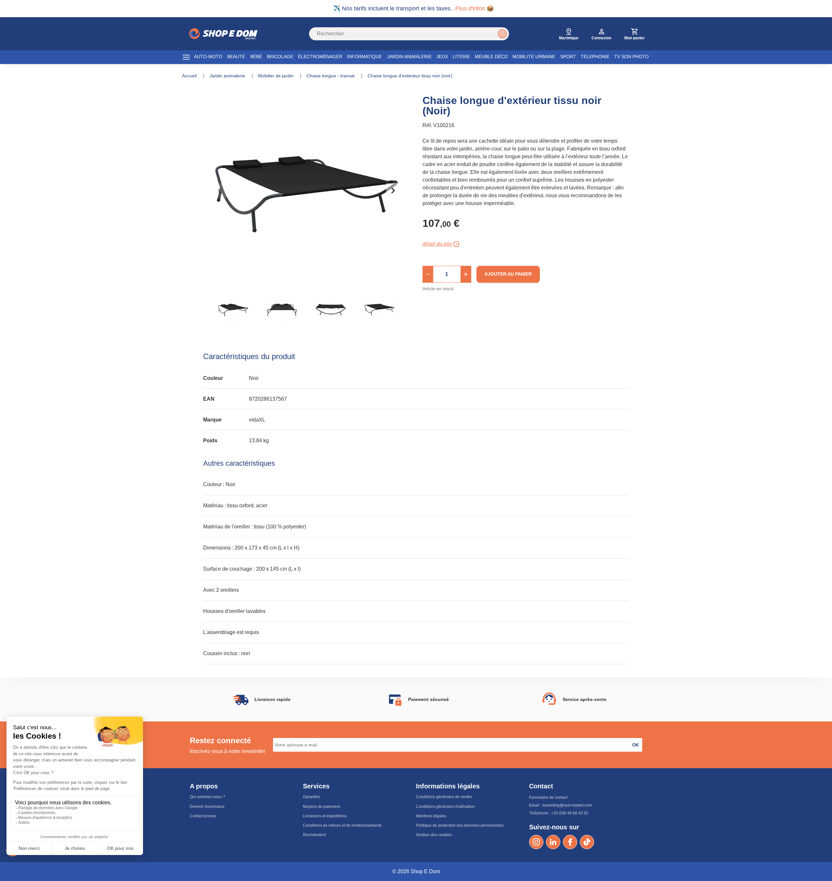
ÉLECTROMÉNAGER (320, 56)
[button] (428, 274)
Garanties (311, 797)
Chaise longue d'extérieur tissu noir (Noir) (410, 75)
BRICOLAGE (280, 56)
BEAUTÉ (236, 56)
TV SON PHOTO (631, 56)
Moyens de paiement (321, 806)
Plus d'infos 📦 (474, 8)
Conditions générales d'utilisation (445, 806)
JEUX (442, 56)
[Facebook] (570, 842)
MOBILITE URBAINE (534, 56)
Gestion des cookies (434, 835)
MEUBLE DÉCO (491, 56)
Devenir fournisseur (207, 806)
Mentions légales (431, 816)
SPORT (568, 56)
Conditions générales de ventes (444, 797)
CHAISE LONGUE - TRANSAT (331, 75)
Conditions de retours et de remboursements (342, 825)
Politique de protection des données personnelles (460, 825)
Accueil (190, 75)
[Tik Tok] (587, 842)
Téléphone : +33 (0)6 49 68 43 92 (558, 813)
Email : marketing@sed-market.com (560, 805)
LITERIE (461, 56)
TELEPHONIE (595, 56)
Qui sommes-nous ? (207, 797)
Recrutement (314, 835)
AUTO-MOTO (208, 56)
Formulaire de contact (548, 797)
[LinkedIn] (553, 842)
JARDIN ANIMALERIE (409, 56)
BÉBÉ (256, 56)
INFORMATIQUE (364, 56)
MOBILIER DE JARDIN (276, 75)
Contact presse (203, 816)
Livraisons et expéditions (325, 816)
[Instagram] (536, 842)
